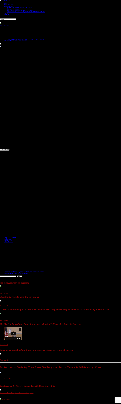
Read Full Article (6, 379)
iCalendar (7, 239)
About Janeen (8, 5)
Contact (6, 15)
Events (6, 13)
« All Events (4, 25)
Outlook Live (8, 242)
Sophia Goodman (13, 9)
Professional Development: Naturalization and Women (24, 39)
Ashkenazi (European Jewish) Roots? (20, 10)
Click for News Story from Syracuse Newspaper (16, 393)
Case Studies (8, 6)
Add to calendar (5, 149)
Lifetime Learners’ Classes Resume (16, 41)
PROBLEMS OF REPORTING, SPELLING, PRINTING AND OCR (26, 12)
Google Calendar (10, 238)
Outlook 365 (8, 240)
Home (5, 3)
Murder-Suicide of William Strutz (19, 8)
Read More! (4, 293)
